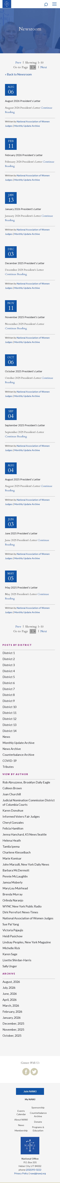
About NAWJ (21, 1119)
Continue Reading (16, 274)
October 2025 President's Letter (23, 371)
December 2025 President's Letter (24, 263)
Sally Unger (9, 966)
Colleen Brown (12, 788)
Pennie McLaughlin (15, 876)
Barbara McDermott (15, 870)
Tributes (8, 766)
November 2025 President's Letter (25, 317)
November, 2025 (13, 1029)
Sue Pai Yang (10, 924)
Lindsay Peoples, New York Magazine (26, 942)
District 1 (8, 653)
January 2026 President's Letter (23, 209)
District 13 (9, 725)
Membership (21, 1130)
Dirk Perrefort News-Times (20, 912)
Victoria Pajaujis (12, 930)
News (6, 736)
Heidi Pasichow (12, 936)
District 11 (9, 713)
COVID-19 (9, 760)
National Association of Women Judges (27, 918)
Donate (38, 1121)
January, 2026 (11, 1017)
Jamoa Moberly (12, 882)
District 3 (8, 665)
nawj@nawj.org (38, 1173)
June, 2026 (9, 993)
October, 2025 (11, 1035)
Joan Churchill (11, 794)
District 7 (8, 689)
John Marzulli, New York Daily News (25, 864)
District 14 (9, 731)
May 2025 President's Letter (21, 587)
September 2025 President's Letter (25, 425)
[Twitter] (34, 1071)
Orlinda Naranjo (12, 900)
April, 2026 (9, 999)
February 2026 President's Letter (24, 155)
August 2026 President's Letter (22, 100)
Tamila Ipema (11, 846)
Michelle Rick (11, 948)
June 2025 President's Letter (21, 533)
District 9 (8, 701)
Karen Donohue (12, 810)
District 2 (8, 659)
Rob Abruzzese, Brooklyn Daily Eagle (26, 782)
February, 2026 (12, 1011)
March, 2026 (10, 1005)
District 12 (9, 719)
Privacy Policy (21, 1173)
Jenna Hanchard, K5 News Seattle (24, 834)
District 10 (9, 707)
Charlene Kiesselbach (16, 852)
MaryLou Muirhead (15, 888)
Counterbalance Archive (18, 754)
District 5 (8, 677)
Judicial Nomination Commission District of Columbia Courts (28, 802)
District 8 (8, 695)
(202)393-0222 (33, 1169)
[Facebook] (26, 1071)
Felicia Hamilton (12, 828)
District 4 (8, 671)
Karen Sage (9, 954)
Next (43, 67)
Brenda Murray (12, 894)
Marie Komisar (12, 858)
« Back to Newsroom (18, 74)
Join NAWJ (30, 1091)
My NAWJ (30, 1099)
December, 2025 (13, 1023)
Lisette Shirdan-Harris (16, 960)
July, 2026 (8, 987)
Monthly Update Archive (27, 125)
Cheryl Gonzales (13, 822)
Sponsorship (38, 1107)
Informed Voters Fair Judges (21, 816)
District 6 (8, 683)
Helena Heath (11, 840)
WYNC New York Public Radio (22, 906)
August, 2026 (11, 982)
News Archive (11, 749)
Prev (18, 63)
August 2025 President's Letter (22, 479)
